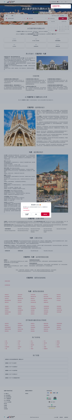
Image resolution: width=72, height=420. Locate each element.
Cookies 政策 (25, 208)
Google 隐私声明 (26, 210)
